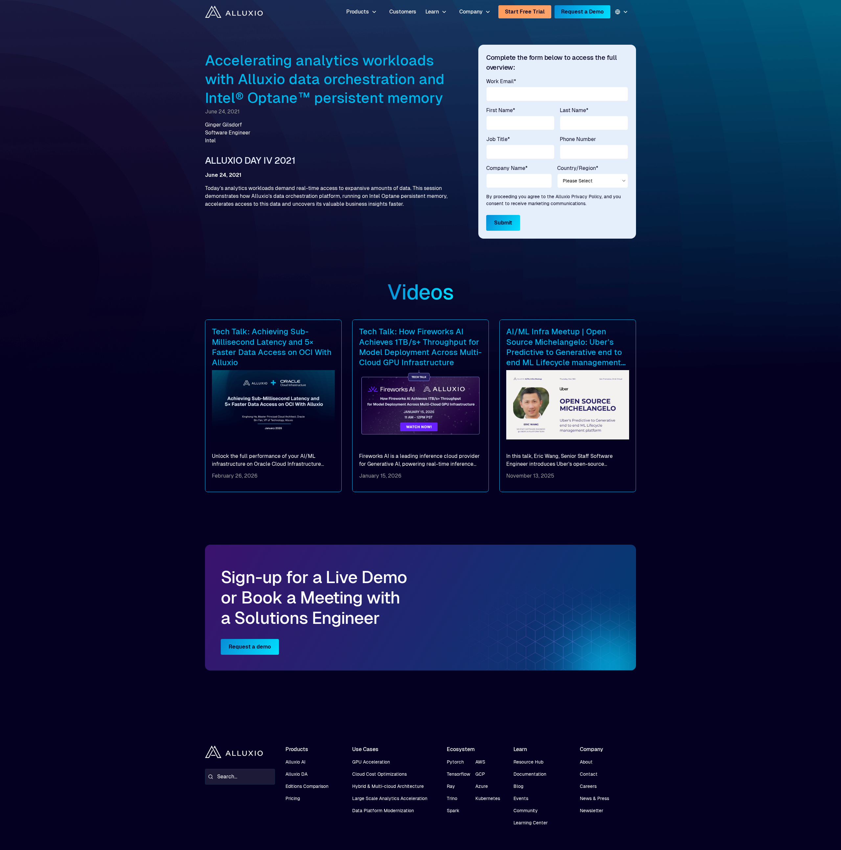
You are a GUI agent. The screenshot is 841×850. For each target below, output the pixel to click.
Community (525, 810)
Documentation (529, 774)
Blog (518, 786)
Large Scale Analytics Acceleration (389, 798)
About (586, 762)
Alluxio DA (296, 774)
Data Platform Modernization (383, 810)
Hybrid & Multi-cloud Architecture (388, 786)
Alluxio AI (295, 762)
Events (520, 798)
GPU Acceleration (371, 762)
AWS (480, 762)
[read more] (273, 405)
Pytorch (455, 762)
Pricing (292, 798)
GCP (480, 774)
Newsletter (591, 810)
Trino (452, 798)
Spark (453, 810)
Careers (588, 786)
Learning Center (530, 822)
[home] (234, 12)
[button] (361, 12)
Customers (402, 12)
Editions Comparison (307, 786)
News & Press (594, 798)
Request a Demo (582, 12)
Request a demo (250, 647)
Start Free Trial (525, 12)
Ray (451, 786)
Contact (589, 774)
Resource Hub (528, 762)
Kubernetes (487, 798)
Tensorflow (458, 774)
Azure (481, 786)
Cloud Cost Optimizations (379, 774)
